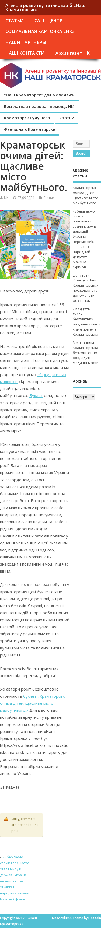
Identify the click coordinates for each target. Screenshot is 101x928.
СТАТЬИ (14, 21)
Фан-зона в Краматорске (29, 129)
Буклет (36, 395)
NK (6, 197)
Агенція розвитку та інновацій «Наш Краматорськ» (45, 7)
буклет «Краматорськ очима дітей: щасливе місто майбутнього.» (32, 703)
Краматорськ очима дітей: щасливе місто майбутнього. (86, 195)
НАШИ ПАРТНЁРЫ (25, 42)
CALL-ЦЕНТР (48, 21)
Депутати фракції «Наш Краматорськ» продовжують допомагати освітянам (85, 288)
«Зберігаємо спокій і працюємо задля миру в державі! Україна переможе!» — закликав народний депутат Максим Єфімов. (86, 239)
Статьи (67, 117)
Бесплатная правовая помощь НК (39, 106)
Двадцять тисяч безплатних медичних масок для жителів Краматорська (86, 321)
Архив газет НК (72, 53)
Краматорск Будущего (27, 117)
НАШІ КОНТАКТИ (24, 53)
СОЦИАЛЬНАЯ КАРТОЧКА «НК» (40, 31)
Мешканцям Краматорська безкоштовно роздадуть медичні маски (86, 352)
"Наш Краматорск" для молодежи (39, 95)
